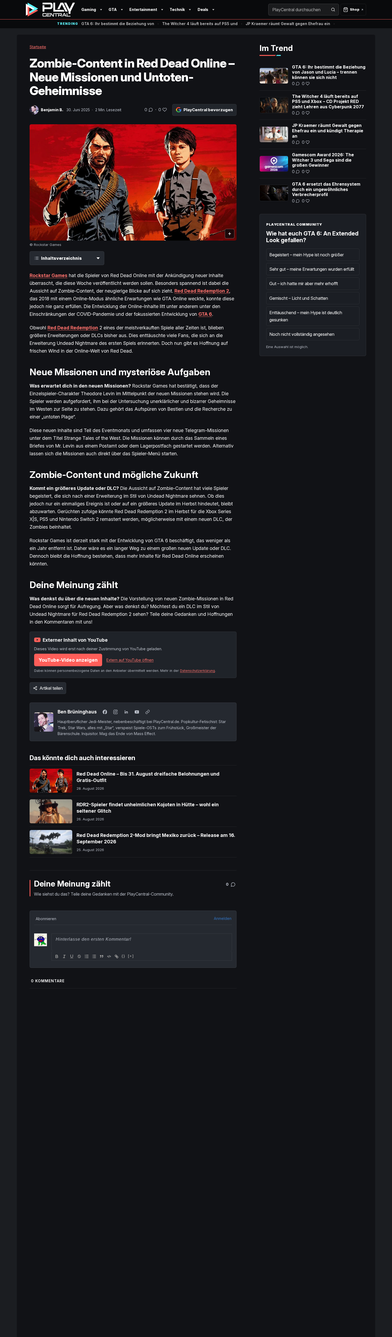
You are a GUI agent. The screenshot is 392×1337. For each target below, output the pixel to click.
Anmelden (222, 918)
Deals (203, 9)
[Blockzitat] (101, 956)
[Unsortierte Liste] (94, 956)
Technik (177, 9)
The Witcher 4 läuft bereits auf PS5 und (200, 23)
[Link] (116, 956)
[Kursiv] (64, 956)
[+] (131, 956)
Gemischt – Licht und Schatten (298, 298)
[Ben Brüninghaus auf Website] (147, 712)
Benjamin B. (52, 109)
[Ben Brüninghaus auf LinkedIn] (126, 712)
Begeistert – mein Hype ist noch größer (306, 254)
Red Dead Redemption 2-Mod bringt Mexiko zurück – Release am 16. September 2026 (156, 838)
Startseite (38, 47)
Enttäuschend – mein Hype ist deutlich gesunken (305, 316)
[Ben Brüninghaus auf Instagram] (115, 712)
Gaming (88, 9)
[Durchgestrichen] (79, 956)
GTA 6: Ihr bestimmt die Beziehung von (117, 23)
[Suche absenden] (333, 9)
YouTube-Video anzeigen (68, 660)
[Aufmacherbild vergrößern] (133, 182)
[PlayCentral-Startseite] (50, 10)
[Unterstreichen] (71, 956)
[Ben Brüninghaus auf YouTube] (137, 712)
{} (123, 956)
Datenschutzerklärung (197, 671)
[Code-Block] (109, 956)
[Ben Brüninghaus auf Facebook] (105, 712)
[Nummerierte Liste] (86, 956)
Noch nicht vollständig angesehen (301, 334)
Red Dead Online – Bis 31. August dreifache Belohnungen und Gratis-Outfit (148, 777)
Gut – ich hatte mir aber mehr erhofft (303, 283)
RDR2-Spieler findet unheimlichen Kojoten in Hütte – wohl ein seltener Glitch (148, 808)
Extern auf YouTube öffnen (130, 660)
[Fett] (57, 956)
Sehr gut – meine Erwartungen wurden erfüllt (311, 269)
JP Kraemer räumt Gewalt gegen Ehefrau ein (288, 23)
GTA (113, 9)
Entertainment (143, 9)
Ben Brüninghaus (77, 712)
